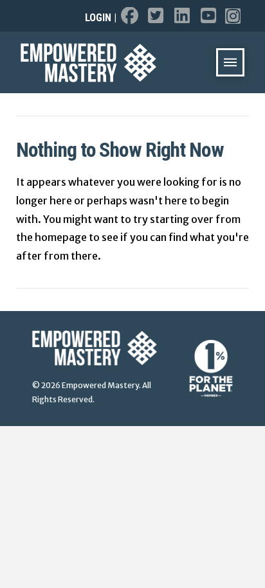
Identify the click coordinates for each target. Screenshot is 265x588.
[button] (230, 62)
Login (98, 18)
